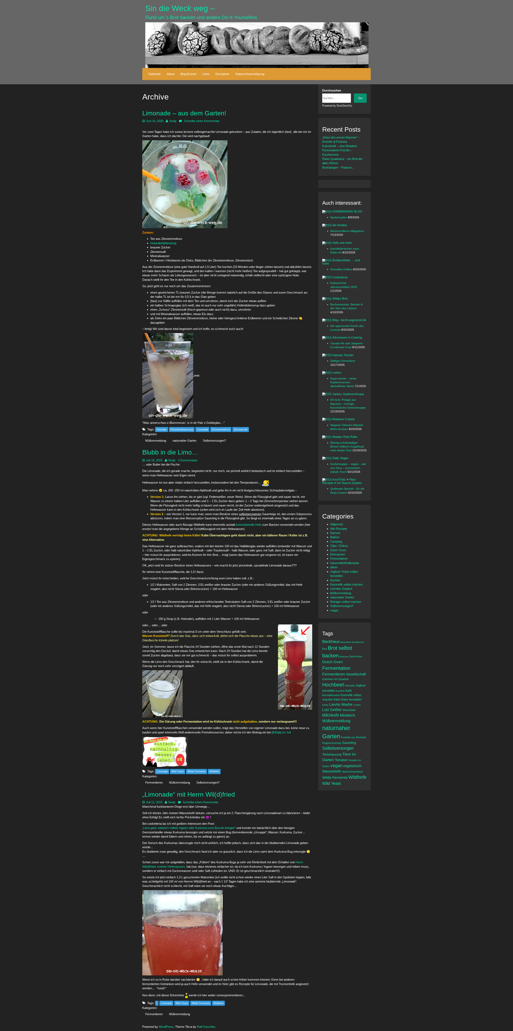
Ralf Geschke (206, 1026)
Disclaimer (222, 74)
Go (360, 98)
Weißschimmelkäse (352, 771)
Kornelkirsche (330, 695)
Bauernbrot (345, 642)
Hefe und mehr (342, 242)
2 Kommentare (187, 460)
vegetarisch (352, 766)
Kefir (349, 690)
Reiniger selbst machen (345, 601)
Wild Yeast (177, 771)
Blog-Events (188, 74)
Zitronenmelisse (221, 429)
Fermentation (336, 668)
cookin (336, 372)
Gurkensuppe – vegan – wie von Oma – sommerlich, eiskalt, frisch (348, 468)
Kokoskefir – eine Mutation (339, 146)
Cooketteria (339, 277)
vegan (334, 610)
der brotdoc (339, 225)
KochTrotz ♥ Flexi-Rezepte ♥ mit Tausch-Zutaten (342, 481)
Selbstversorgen (338, 748)
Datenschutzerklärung (249, 74)
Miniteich (347, 715)
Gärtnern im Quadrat (335, 679)
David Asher (355, 656)
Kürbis (325, 705)
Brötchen (343, 656)
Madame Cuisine (343, 419)
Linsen (357, 705)
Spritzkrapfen (339, 217)
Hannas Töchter (342, 355)
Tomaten (341, 760)
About (170, 74)
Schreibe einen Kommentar (201, 121)
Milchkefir (330, 715)
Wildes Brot (339, 298)
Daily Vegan (340, 458)
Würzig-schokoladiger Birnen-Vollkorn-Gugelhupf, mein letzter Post (347, 446)
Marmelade (349, 710)
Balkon (334, 537)
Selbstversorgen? (214, 440)
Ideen (333, 567)
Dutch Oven (338, 550)
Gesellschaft (356, 674)
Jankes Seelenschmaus (348, 394)
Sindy (173, 121)
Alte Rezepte (338, 528)
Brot (324, 648)
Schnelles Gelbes (341, 269)
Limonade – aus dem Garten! (184, 113)
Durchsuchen (331, 90)
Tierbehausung (331, 754)
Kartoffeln (340, 691)
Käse (337, 699)
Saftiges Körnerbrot (342, 360)
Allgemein (336, 524)
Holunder (162, 429)
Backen (335, 533)
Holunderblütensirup (163, 243)
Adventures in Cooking (347, 337)
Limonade (202, 429)
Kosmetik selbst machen (346, 584)
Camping (336, 541)
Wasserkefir (331, 771)
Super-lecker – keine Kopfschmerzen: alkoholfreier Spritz (343, 382)
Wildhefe (214, 771)
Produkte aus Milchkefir (353, 737)
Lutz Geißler (332, 710)
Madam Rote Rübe (344, 436)
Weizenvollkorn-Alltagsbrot (347, 231)
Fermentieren (154, 782)
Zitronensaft (240, 429)
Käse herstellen (351, 699)
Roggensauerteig (331, 743)
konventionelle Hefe (249, 524)
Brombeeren (358, 642)
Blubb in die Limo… (170, 452)
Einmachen (337, 554)
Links (205, 74)
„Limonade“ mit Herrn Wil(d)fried (188, 794)
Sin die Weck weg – (180, 8)
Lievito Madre (340, 704)
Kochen (335, 580)
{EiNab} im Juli (281, 732)
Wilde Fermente (196, 771)
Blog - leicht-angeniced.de (349, 320)
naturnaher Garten (184, 440)
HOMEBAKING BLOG (347, 211)
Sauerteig (349, 742)
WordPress (166, 1026)
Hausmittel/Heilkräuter (344, 563)
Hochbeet (333, 684)
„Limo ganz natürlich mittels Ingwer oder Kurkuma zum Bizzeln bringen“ (189, 828)
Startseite (154, 74)
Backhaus (331, 641)
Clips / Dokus (339, 545)
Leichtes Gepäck (341, 588)
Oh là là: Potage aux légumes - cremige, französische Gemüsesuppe (348, 403)
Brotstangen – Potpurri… (338, 167)
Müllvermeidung (155, 440)
